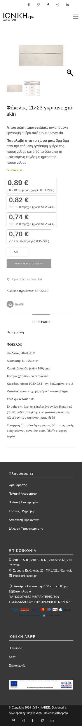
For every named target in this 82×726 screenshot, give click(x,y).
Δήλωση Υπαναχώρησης (26, 528)
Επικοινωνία (17, 665)
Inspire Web (34, 713)
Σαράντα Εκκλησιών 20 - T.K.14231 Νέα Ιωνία (43, 570)
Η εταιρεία (15, 648)
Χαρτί (12, 656)
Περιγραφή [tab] (41, 322)
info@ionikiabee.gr (25, 575)
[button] (70, 57)
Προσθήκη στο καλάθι (29, 263)
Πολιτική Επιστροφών (23, 502)
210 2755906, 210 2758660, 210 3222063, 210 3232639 (40, 562)
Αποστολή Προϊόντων (24, 520)
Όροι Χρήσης (18, 485)
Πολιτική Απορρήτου (23, 493)
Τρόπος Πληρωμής (22, 511)
